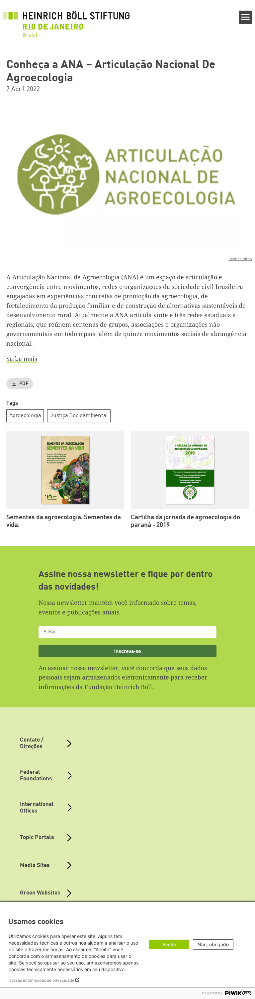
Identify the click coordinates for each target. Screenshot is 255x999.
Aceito (169, 944)
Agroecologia (25, 415)
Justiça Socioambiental (79, 415)
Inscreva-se (127, 651)
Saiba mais (21, 359)
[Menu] (245, 17)
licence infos (240, 259)
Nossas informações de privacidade (41, 980)
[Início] (66, 20)
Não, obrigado (213, 944)
